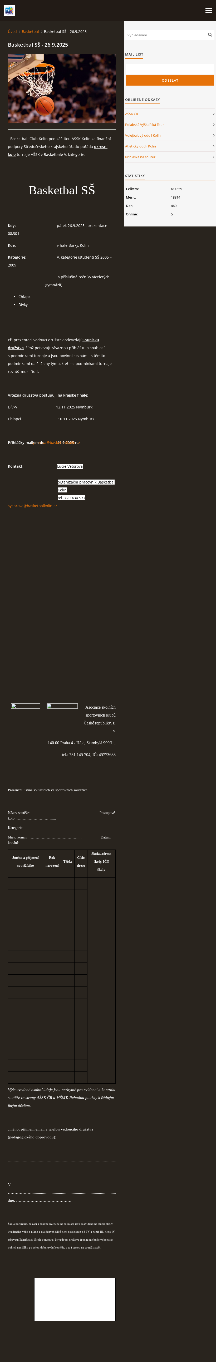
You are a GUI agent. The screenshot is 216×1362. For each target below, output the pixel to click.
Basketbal (30, 31)
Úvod (12, 31)
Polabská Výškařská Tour (144, 124)
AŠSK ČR (131, 113)
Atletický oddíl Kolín (140, 146)
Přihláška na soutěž (140, 157)
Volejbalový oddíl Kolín (143, 135)
